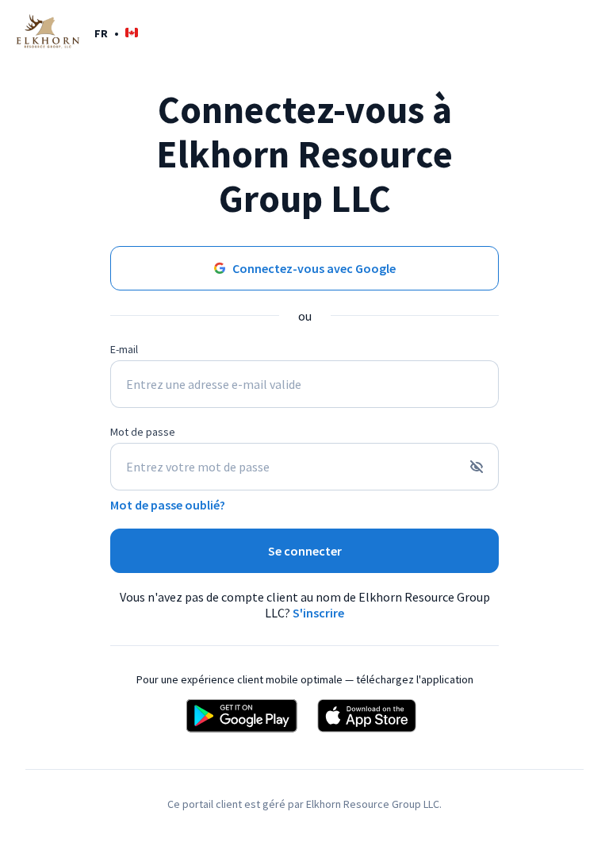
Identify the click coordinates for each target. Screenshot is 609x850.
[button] (116, 33)
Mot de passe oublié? (167, 505)
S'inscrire (318, 613)
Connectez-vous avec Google (314, 268)
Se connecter (305, 551)
